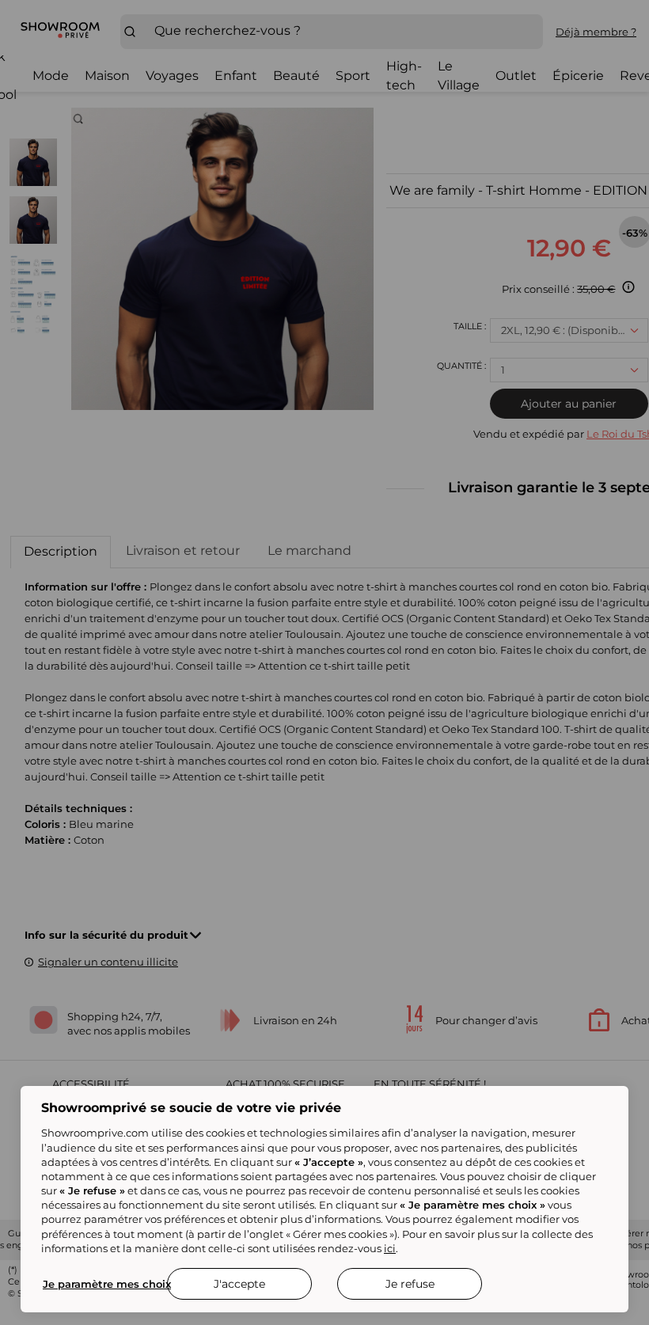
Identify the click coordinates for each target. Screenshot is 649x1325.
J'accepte (239, 1284)
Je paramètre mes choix (107, 1284)
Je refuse (410, 1284)
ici (390, 1248)
